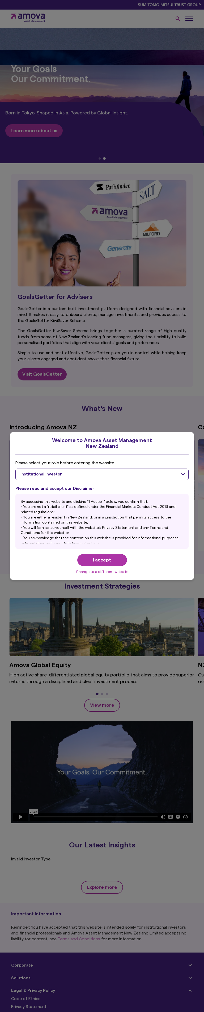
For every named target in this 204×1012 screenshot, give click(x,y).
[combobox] (101, 474)
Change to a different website (102, 572)
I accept (102, 560)
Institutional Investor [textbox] (41, 474)
